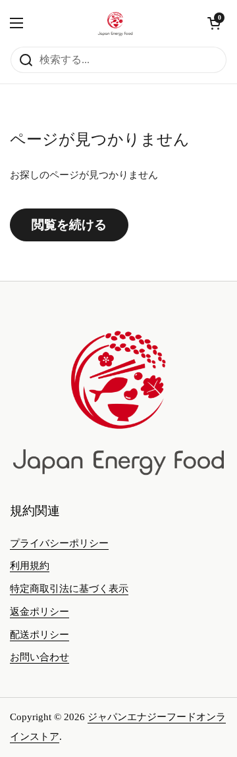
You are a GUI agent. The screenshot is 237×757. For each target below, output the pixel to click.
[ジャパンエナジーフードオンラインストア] (115, 23)
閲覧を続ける (69, 225)
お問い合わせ (39, 657)
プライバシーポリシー (59, 543)
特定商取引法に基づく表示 (69, 588)
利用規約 (29, 565)
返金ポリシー (39, 611)
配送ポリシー (39, 634)
